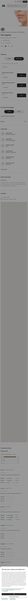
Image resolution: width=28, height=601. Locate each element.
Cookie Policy (12, 598)
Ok (14, 594)
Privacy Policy (5, 598)
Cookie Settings (14, 596)
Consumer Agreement (10, 589)
